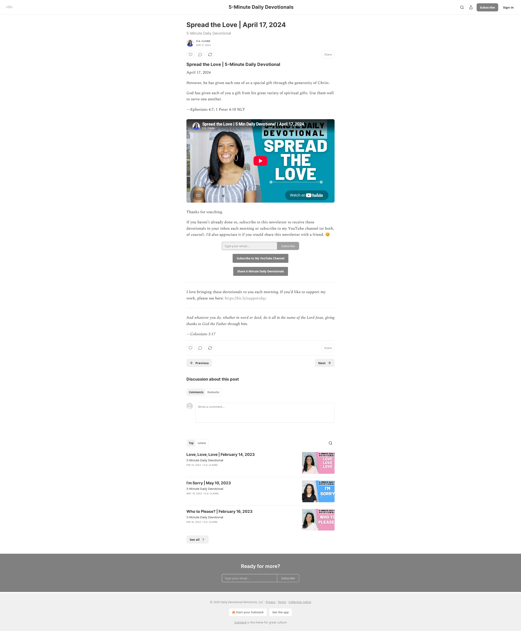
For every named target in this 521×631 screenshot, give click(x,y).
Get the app (280, 612)
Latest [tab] (202, 443)
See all (195, 539)
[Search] (462, 7)
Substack (240, 622)
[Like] (190, 54)
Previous (202, 363)
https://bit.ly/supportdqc (245, 298)
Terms (282, 602)
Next (322, 363)
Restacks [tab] (213, 392)
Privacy (270, 602)
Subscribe (487, 7)
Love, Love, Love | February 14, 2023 (220, 454)
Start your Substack (250, 612)
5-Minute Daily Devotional (204, 460)
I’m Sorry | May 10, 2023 (208, 483)
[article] (260, 462)
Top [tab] (191, 443)
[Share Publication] (471, 7)
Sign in (508, 7)
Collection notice (300, 602)
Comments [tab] (196, 392)
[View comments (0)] (200, 54)
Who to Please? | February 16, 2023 (219, 511)
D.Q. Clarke (203, 41)
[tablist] (204, 392)
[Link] (180, 64)
